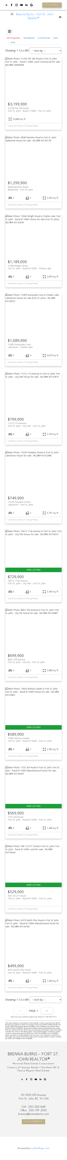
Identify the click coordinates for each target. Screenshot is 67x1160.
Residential (29, 37)
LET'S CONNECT (52, 5)
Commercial (44, 37)
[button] (52, 5)
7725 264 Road (30, 818)
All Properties (13, 37)
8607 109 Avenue (26, 661)
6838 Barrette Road (20, 188)
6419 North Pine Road (30, 971)
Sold (55, 37)
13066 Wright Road (29, 267)
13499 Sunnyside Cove (20, 346)
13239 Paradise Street (20, 503)
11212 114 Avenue (27, 424)
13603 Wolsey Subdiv (30, 739)
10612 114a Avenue (27, 582)
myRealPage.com (40, 1148)
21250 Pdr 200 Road (29, 109)
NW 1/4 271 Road (30, 897)
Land (12, 42)
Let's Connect (34, 1122)
